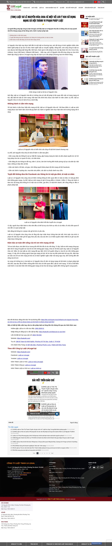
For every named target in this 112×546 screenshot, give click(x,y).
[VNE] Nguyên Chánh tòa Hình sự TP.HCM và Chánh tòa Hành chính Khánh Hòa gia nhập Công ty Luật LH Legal (43, 437)
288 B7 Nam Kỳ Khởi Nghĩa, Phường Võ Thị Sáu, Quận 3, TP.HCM (38, 341)
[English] (99, 2)
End (52, 453)
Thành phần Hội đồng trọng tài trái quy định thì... (96, 62)
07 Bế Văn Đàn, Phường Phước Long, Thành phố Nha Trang (46, 345)
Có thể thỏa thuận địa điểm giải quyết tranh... (95, 71)
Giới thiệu (34, 7)
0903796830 (50, 2)
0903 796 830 (36, 335)
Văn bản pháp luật (90, 7)
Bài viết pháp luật (71, 7)
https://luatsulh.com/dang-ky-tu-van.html (52, 332)
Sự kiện (62, 7)
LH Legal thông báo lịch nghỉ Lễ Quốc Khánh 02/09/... (95, 22)
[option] (92, 25)
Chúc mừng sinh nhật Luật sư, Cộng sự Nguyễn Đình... (96, 31)
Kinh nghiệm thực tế (52, 7)
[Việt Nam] (95, 2)
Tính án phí (101, 7)
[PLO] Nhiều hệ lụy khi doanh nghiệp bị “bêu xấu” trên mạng (29, 445)
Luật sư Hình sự (36, 368)
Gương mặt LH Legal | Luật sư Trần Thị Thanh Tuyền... (96, 40)
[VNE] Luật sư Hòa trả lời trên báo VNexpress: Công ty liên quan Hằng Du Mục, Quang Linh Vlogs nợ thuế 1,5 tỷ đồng (44, 441)
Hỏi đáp (81, 7)
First (34, 453)
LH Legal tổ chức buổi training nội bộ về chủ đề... (96, 48)
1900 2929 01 (27, 2)
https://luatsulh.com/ (23, 338)
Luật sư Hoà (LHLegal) (35, 362)
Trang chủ (26, 7)
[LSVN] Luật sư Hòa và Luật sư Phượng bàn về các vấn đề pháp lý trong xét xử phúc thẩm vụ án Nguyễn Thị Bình (43, 431)
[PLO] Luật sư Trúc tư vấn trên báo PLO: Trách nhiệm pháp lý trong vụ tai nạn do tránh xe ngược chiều (40, 448)
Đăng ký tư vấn (60, 2)
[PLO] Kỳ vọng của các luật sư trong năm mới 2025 (26, 450)
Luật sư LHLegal (23, 355)
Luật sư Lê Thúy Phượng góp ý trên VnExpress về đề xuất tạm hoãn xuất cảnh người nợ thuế (38, 435)
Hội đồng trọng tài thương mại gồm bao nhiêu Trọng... (96, 79)
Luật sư (41, 7)
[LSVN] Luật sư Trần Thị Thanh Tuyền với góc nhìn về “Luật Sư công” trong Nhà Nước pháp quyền (39, 429)
